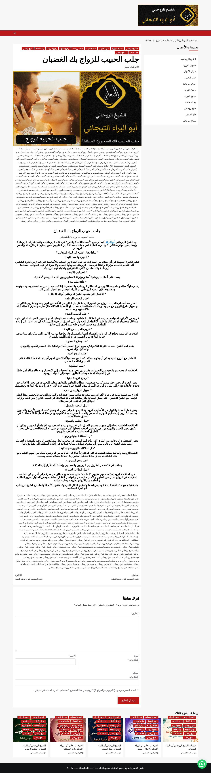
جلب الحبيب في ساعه (100, 526)
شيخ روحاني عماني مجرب (103, 550)
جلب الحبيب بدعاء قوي (34, 516)
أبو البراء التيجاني (130, 67)
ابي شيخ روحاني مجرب (109, 495)
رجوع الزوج (65, 48)
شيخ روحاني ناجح (116, 564)
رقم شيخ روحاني (99, 540)
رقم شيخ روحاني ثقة (82, 540)
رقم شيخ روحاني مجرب (62, 540)
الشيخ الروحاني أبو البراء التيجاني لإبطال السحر (146, 747)
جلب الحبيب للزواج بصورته (114, 529)
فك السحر (134, 52)
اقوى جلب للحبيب (90, 502)
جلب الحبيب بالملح (71, 516)
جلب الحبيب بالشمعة (74, 509)
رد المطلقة (40, 48)
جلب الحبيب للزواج (64, 526)
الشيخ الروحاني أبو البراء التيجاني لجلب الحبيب (34, 747)
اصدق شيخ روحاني (120, 498)
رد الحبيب (72, 536)
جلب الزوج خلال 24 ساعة (40, 533)
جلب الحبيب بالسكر (92, 509)
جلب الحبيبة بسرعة (38, 529)
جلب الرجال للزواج (120, 533)
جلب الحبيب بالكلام (105, 516)
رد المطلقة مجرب (33, 536)
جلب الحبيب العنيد (108, 505)
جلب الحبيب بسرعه (34, 519)
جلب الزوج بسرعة (60, 533)
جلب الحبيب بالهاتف (54, 516)
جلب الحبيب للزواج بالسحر (43, 526)
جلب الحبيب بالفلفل (50, 512)
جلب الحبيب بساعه (69, 519)
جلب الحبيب (91, 48)
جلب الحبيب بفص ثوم (117, 522)
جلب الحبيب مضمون (75, 529)
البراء (109, 242)
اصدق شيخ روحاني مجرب (100, 498)
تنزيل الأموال (104, 48)
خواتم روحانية (78, 48)
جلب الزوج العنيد (94, 533)
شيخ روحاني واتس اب (81, 564)
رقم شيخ (111, 540)
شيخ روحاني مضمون (94, 560)
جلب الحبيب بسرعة (52, 519)
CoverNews (93, 767)
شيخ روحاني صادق (37, 547)
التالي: (29, 577)
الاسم (72, 655)
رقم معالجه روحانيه (123, 543)
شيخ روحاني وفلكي (62, 564)
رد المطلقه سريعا (123, 540)
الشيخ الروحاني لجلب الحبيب (55, 502)
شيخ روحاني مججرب (44, 557)
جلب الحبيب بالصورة (37, 509)
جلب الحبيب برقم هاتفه (88, 519)
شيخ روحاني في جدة (114, 553)
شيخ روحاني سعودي (91, 547)
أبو (113, 242)
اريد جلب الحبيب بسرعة (65, 495)
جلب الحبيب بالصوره (69, 512)
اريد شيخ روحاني (47, 495)
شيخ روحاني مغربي (46, 560)
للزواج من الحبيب (89, 567)
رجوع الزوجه (52, 48)
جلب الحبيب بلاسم (99, 522)
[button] (15, 33)
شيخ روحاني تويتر (44, 543)
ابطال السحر (126, 495)
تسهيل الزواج (117, 48)
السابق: (125, 577)
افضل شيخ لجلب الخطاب (110, 502)
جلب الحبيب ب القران (51, 505)
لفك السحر (102, 567)
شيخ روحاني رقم (125, 547)
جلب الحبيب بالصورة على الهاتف (93, 512)
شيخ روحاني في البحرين (80, 550)
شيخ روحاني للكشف (81, 557)
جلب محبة (96, 536)
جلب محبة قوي (84, 536)
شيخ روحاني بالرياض (82, 543)
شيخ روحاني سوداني (72, 547)
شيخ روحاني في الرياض (58, 550)
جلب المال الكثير (125, 536)
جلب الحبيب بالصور (55, 509)
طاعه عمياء (128, 567)
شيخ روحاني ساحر (109, 547)
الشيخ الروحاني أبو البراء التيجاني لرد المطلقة (71, 747)
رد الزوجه (55, 536)
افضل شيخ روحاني (60, 498)
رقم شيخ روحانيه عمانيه (40, 540)
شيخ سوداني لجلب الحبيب (41, 564)
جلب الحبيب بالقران (32, 512)
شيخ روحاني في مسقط (54, 553)
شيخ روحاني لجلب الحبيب (123, 557)
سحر (112, 543)
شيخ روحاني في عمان (95, 553)
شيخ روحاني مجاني (62, 557)
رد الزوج (64, 536)
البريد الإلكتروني (133, 657)
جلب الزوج (107, 533)
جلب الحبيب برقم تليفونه (111, 519)
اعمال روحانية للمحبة (79, 498)
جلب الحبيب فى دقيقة (39, 522)
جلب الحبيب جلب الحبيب (61, 522)
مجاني (78, 567)
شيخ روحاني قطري (35, 553)
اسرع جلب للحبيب (31, 495)
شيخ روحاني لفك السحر (101, 557)
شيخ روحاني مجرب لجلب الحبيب (118, 560)
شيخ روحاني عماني (124, 550)
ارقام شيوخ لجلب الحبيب (88, 495)
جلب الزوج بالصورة (77, 533)
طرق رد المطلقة (114, 567)
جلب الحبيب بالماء (88, 516)
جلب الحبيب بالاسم (32, 505)
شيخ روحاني (27, 48)
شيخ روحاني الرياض (100, 543)
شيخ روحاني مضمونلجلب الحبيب (69, 560)
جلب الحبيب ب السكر (71, 505)
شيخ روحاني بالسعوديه (62, 543)
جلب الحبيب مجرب (93, 529)
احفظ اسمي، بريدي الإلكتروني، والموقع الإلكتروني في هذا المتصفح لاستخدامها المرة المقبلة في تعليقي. (85, 690)
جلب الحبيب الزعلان (125, 505)
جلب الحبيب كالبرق (81, 526)
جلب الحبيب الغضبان (90, 505)
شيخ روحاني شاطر (54, 547)
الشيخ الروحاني (132, 48)
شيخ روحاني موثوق (28, 560)
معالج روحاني (121, 52)
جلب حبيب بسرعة (109, 536)
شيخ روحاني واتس (99, 564)
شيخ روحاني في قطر (75, 553)
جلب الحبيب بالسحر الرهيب (113, 509)
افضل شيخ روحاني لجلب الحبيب (37, 498)
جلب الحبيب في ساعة (121, 526)
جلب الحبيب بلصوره (81, 522)
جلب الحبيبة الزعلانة (57, 529)
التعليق (135, 613)
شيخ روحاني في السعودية (36, 550)
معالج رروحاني (67, 567)
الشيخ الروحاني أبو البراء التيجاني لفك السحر (109, 747)
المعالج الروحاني (34, 502)
